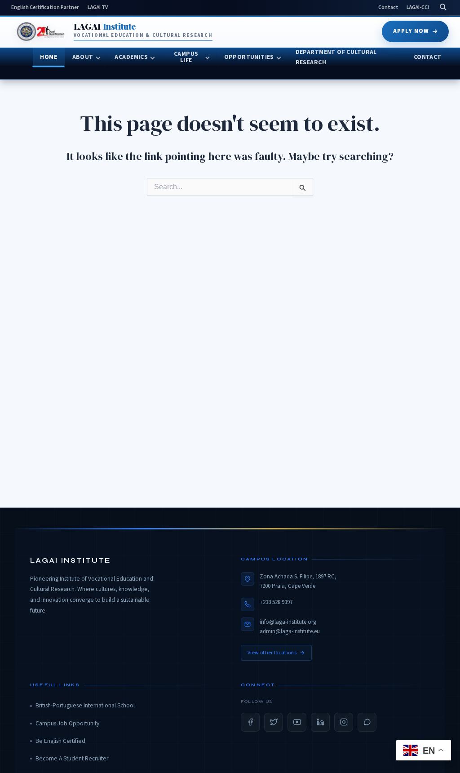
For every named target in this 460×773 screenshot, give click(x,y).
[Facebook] (250, 722)
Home (48, 57)
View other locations (272, 653)
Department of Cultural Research (336, 57)
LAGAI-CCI (418, 7)
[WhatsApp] (367, 722)
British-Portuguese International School (85, 705)
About (82, 57)
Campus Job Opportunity (67, 723)
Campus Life (186, 57)
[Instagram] (343, 722)
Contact (388, 7)
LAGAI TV (98, 7)
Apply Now (411, 31)
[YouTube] (297, 722)
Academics (131, 57)
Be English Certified (60, 741)
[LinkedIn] (320, 722)
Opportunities (249, 57)
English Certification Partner (45, 7)
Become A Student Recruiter (71, 758)
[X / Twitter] (273, 722)
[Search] (443, 8)
